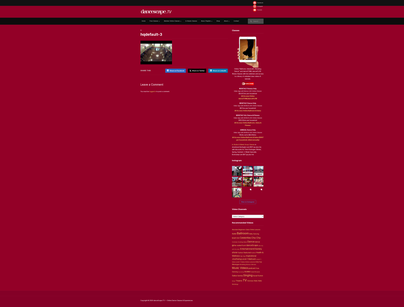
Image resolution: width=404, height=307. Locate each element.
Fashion (240, 253)
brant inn (235, 238)
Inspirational (251, 256)
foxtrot (253, 252)
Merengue (235, 264)
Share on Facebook (177, 71)
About (226, 21)
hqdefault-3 (151, 34)
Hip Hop (242, 256)
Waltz (260, 281)
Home (144, 21)
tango (233, 281)
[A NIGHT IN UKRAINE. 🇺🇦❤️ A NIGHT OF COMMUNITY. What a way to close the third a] (248, 182)
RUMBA (248, 272)
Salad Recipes (255, 272)
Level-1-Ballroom (249, 259)
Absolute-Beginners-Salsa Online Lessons (246, 229)
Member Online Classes (172, 21)
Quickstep (241, 272)
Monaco (248, 264)
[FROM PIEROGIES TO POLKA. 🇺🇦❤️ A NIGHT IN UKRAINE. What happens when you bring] (237, 182)
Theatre (239, 281)
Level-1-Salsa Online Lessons (245, 262)
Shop (218, 21)
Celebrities (245, 237)
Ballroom (243, 233)
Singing (247, 275)
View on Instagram (247, 202)
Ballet (234, 234)
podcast (252, 268)
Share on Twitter (198, 71)
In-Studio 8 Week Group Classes (243, 144)
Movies (253, 264)
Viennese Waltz (252, 281)
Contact (236, 21)
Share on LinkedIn (219, 71)
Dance (250, 241)
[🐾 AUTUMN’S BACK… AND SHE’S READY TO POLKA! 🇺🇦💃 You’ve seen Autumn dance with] (237, 192)
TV (245, 280)
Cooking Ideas (242, 242)
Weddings (235, 284)
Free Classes (154, 21)
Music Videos (240, 267)
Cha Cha (255, 237)
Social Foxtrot (258, 276)
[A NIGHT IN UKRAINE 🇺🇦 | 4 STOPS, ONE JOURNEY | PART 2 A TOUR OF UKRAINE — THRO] (248, 171)
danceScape (252, 245)
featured (247, 252)
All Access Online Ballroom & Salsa (248, 111)
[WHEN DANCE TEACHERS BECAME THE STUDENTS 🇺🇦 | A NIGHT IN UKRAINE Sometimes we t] (237, 171)
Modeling (243, 264)
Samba (240, 276)
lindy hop (259, 262)
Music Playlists (206, 21)
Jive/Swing (236, 259)
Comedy (234, 242)
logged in (152, 91)
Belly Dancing (254, 234)
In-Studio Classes (191, 21)
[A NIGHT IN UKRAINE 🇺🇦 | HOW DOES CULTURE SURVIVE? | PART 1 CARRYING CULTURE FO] (258, 171)
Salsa (234, 275)
